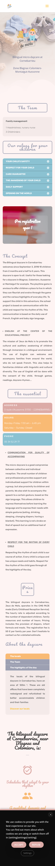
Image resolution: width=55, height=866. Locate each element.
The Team (15, 662)
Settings (27, 852)
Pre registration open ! (27, 224)
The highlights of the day (23, 667)
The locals (15, 656)
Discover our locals (19, 708)
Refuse (36, 844)
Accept (18, 844)
